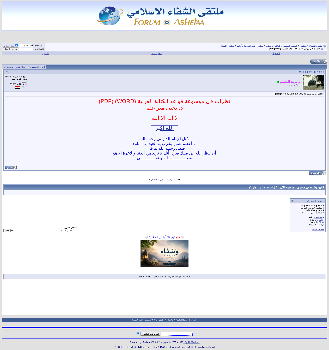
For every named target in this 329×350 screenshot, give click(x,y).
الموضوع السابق (172, 180)
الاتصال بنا (192, 320)
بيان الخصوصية (151, 320)
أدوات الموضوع (37, 67)
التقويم (45, 53)
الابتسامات (319, 220)
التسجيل (276, 53)
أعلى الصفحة (137, 320)
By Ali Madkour (192, 342)
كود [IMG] (320, 222)
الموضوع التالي (156, 180)
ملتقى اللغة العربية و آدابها (250, 45)
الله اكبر (164, 128)
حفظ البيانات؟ (9, 46)
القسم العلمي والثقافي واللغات (281, 45)
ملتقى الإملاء (227, 45)
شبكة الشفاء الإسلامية (177, 320)
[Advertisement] (164, 298)
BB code (318, 217)
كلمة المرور (39, 49)
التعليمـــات (156, 53)
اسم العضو (39, 45)
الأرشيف (162, 320)
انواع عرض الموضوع (16, 67)
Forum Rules (318, 229)
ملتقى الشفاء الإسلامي (311, 45)
